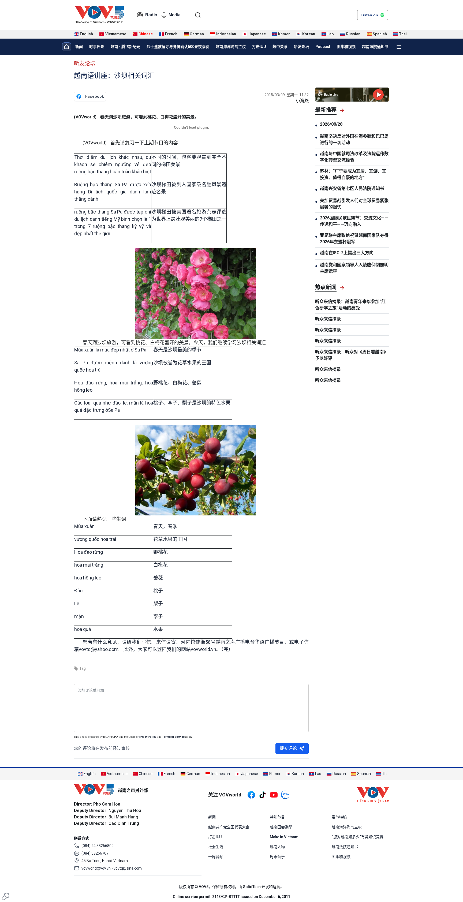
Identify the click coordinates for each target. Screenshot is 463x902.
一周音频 (215, 857)
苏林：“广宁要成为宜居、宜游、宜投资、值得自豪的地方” (353, 174)
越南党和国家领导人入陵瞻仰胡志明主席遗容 (354, 268)
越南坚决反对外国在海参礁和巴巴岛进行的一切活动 (354, 139)
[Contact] (6, 895)
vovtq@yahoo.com (98, 649)
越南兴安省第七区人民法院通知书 (352, 188)
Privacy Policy (146, 736)
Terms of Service (173, 736)
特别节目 (277, 817)
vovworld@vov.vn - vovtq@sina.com (111, 868)
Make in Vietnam (284, 837)
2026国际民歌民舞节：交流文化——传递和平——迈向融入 (354, 221)
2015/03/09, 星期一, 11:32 (286, 95)
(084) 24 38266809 (97, 846)
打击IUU (259, 46)
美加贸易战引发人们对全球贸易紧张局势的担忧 (354, 203)
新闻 (79, 46)
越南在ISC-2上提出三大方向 (347, 252)
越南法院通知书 (375, 46)
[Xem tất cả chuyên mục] (399, 47)
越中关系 (279, 46)
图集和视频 (346, 46)
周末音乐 (277, 857)
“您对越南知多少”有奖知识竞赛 (357, 837)
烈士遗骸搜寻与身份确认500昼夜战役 (178, 46)
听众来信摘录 (328, 318)
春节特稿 (339, 817)
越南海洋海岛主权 (231, 46)
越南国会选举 (281, 827)
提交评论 (288, 748)
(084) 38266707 (95, 853)
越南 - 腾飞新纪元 (125, 46)
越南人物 (277, 847)
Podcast (322, 46)
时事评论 (96, 46)
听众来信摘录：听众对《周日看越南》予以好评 (351, 355)
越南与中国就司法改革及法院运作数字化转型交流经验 (354, 157)
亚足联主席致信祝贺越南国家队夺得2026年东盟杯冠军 (354, 238)
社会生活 (215, 847)
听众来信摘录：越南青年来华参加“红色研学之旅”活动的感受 (350, 304)
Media (175, 15)
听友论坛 (301, 46)
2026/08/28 (331, 124)
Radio (151, 15)
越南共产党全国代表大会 (228, 827)
